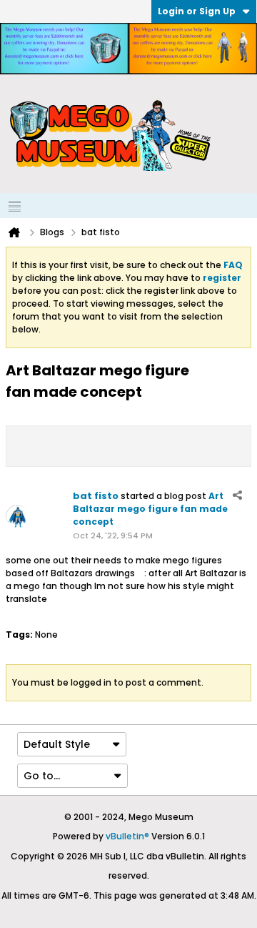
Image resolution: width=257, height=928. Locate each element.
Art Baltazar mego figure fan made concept (150, 509)
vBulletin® (127, 836)
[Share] (237, 495)
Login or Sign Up (197, 11)
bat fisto (96, 496)
